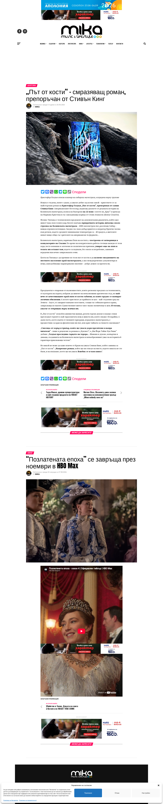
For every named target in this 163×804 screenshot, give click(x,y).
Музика (42, 43)
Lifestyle (89, 43)
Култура (62, 43)
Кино (81, 43)
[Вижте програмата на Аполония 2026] (81, 9)
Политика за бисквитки (10, 800)
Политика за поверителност (28, 800)
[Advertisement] (81, 67)
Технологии (100, 43)
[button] (158, 785)
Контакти (119, 43)
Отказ (117, 793)
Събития (52, 43)
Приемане (88, 793)
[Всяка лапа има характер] (81, 19)
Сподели (79, 192)
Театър (110, 43)
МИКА (37, 107)
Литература (72, 43)
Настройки (146, 793)
